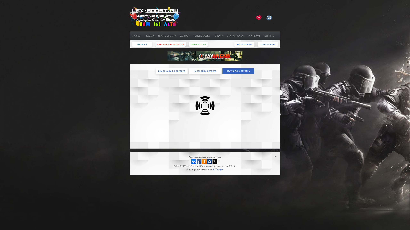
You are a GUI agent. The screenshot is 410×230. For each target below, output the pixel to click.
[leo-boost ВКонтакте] (269, 17)
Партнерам (254, 35)
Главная (136, 35)
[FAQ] (259, 17)
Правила (149, 35)
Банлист (185, 35)
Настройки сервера (205, 71)
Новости (218, 35)
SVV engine (217, 169)
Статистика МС (235, 35)
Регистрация (268, 44)
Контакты (269, 35)
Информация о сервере (171, 71)
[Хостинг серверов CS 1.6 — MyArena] (205, 56)
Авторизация (244, 44)
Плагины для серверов (170, 44)
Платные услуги (167, 35)
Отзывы (142, 44)
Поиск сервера (201, 35)
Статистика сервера (238, 71)
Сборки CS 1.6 (198, 44)
